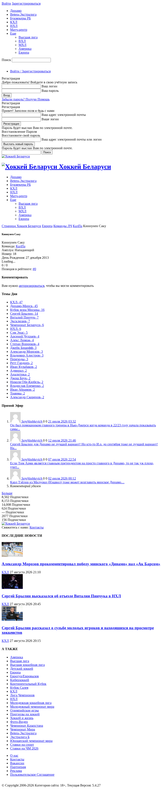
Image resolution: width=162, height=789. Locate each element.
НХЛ (14, 26)
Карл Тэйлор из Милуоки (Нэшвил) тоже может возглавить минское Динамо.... (67, 482)
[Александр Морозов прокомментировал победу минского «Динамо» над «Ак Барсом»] (12, 555)
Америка (25, 48)
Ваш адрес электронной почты (64, 115)
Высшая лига (28, 37)
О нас (14, 755)
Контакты (37, 527)
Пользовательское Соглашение (32, 774)
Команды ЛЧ (62, 226)
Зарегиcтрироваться (26, 3)
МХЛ (22, 45)
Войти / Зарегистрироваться (30, 71)
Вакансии (17, 763)
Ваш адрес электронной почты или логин (72, 139)
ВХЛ (22, 41)
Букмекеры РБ (20, 18)
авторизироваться (31, 285)
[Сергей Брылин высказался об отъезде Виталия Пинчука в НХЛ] (12, 588)
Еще (13, 33)
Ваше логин (50, 119)
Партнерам (18, 767)
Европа (24, 52)
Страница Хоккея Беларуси (21, 226)
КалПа (77, 226)
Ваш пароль (50, 90)
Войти (6, 3)
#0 (34, 269)
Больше (7, 493)
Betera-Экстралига (23, 14)
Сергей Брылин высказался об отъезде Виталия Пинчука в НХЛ (61, 596)
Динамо (16, 10)
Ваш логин (49, 86)
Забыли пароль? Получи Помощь (26, 99)
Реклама (16, 771)
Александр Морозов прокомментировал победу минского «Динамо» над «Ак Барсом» (81, 564)
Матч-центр (18, 29)
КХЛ (13, 22)
